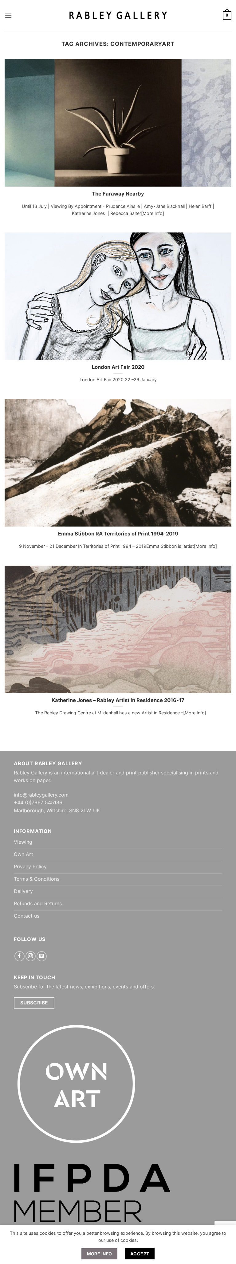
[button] (8, 15)
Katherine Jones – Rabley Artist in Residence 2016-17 (118, 700)
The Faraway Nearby (118, 194)
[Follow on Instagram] (31, 956)
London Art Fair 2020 (118, 367)
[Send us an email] (42, 956)
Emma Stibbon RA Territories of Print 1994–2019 (118, 534)
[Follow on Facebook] (19, 956)
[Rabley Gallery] (118, 15)
